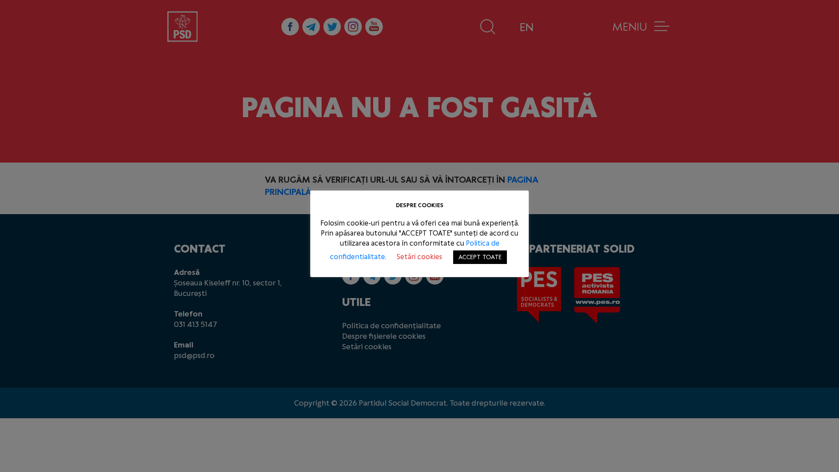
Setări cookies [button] (419, 257)
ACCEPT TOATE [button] (480, 257)
